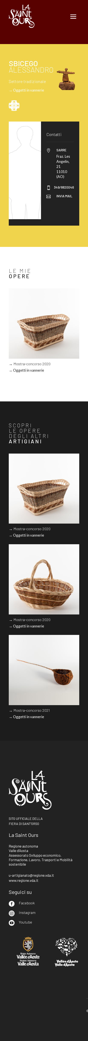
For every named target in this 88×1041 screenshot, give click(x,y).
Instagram (27, 912)
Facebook (27, 903)
